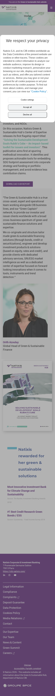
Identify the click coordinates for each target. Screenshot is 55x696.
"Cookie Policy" (39, 91)
